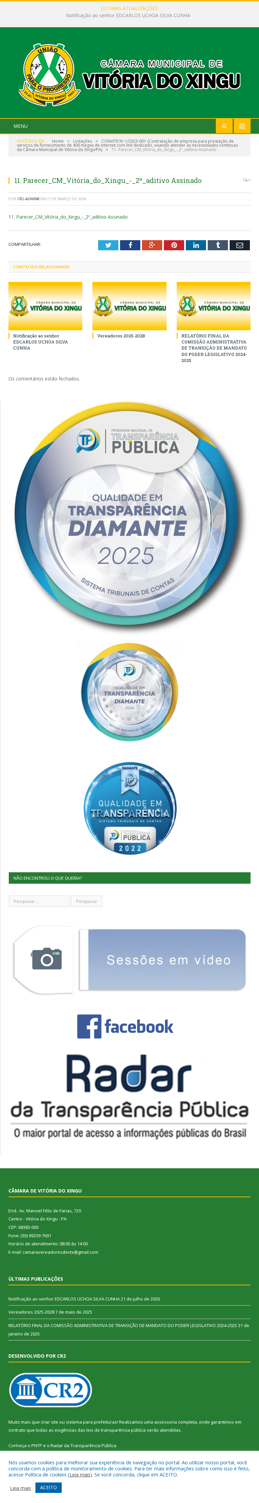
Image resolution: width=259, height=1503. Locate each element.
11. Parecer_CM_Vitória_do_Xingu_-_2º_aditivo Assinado (68, 217)
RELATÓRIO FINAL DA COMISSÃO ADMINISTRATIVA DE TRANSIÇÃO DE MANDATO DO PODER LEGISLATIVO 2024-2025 (214, 348)
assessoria (165, 1422)
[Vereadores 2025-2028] (129, 306)
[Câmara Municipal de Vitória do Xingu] (129, 73)
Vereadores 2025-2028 (128, 15)
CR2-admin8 (28, 198)
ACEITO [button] (48, 1487)
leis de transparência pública (116, 1430)
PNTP (36, 1445)
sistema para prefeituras (91, 1422)
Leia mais (79, 1474)
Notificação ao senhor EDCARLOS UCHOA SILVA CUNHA (40, 342)
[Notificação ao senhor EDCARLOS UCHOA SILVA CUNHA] (45, 306)
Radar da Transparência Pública (83, 1445)
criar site (49, 1422)
